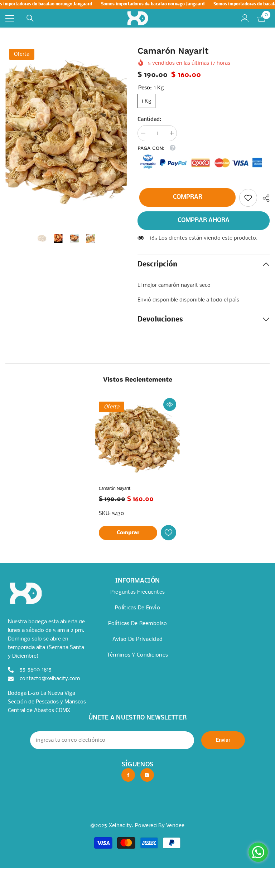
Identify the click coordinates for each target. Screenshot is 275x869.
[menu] (9, 18)
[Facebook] (128, 775)
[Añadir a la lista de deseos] (168, 532)
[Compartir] (263, 198)
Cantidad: (149, 119)
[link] (248, 198)
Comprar (187, 197)
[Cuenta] (245, 18)
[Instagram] (147, 775)
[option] (66, 135)
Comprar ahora (204, 220)
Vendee (175, 826)
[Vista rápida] (169, 404)
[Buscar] (30, 18)
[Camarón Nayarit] (137, 440)
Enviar (223, 740)
